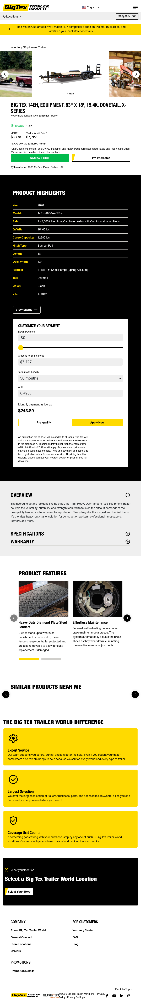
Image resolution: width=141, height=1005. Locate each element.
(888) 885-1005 (127, 16)
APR (20, 386)
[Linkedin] (121, 995)
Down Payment (26, 331)
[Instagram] (129, 995)
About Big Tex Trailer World (28, 930)
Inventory (16, 47)
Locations (12, 16)
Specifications (27, 534)
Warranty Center (83, 930)
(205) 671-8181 (39, 157)
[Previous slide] (10, 29)
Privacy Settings (76, 997)
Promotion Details (22, 971)
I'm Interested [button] (101, 158)
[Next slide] (130, 29)
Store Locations (21, 944)
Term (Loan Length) (28, 372)
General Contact (21, 937)
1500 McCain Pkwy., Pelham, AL (45, 167)
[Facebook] (107, 995)
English (91, 7)
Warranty (22, 541)
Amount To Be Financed (31, 355)
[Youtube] (114, 995)
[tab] (29, 659)
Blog (76, 944)
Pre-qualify (44, 422)
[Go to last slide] (5, 74)
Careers (16, 951)
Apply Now (97, 422)
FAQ (75, 937)
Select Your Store (19, 891)
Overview (21, 495)
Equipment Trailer (35, 47)
